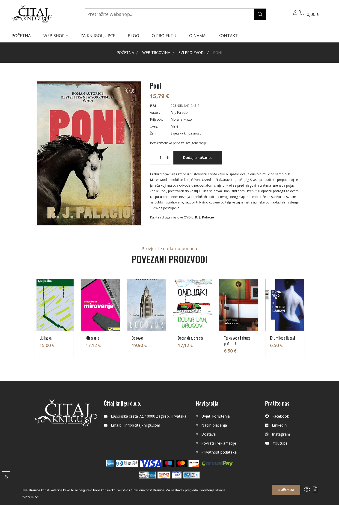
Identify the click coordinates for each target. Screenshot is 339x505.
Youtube (280, 443)
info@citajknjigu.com (142, 425)
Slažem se (286, 490)
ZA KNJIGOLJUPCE (97, 35)
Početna (125, 52)
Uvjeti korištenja (215, 416)
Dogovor (137, 338)
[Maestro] (181, 463)
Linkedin (279, 425)
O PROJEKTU (164, 35)
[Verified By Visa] (177, 475)
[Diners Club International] (127, 463)
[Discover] (194, 463)
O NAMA (197, 35)
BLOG (133, 35)
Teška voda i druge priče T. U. (237, 340)
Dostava (208, 434)
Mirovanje (92, 338)
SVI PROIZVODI (191, 52)
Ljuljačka (45, 338)
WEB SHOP (54, 35)
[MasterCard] (169, 463)
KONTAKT (228, 35)
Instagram (281, 434)
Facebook (280, 416)
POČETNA (21, 35)
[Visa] (151, 463)
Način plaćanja (214, 425)
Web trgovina (156, 52)
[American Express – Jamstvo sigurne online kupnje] (147, 475)
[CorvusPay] (217, 463)
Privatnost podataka (219, 452)
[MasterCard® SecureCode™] (164, 475)
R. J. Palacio (204, 217)
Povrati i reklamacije (218, 443)
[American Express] (110, 463)
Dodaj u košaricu (198, 157)
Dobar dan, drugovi (191, 338)
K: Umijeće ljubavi (282, 338)
